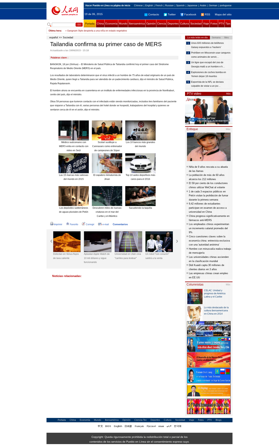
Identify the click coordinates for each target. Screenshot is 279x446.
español (53, 37)
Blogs (218, 420)
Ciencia (161, 23)
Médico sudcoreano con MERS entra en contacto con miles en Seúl (73, 146)
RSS (207, 14)
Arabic (203, 5)
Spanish (180, 5)
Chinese (138, 5)
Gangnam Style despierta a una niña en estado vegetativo (97, 30)
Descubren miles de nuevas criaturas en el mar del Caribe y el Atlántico (107, 212)
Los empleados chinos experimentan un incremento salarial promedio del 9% (209, 228)
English (149, 5)
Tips (227, 23)
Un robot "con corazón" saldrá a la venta (157, 256)
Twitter (172, 14)
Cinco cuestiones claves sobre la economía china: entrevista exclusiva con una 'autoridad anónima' (209, 240)
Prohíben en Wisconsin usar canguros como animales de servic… (210, 54)
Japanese (192, 5)
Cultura (184, 23)
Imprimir (58, 224)
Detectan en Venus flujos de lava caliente (66, 256)
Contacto (153, 14)
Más (228, 93)
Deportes (173, 23)
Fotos (213, 23)
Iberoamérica (137, 23)
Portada (90, 23)
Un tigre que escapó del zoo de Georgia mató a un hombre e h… (208, 64)
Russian (169, 5)
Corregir (90, 224)
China (100, 23)
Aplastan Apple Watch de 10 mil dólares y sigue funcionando (97, 258)
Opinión (151, 23)
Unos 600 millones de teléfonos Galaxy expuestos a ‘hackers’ (207, 45)
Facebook (190, 14)
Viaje (206, 23)
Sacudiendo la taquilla (140, 208)
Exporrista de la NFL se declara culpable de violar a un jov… (207, 84)
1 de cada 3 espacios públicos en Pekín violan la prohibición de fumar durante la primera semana (208, 195)
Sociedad (196, 23)
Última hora (55, 30)
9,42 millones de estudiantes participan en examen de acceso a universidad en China (208, 207)
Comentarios (120, 224)
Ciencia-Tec (140, 420)
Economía (111, 23)
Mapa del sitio (223, 14)
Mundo (123, 23)
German (213, 5)
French (159, 5)
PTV (221, 23)
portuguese (226, 5)
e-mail (105, 224)
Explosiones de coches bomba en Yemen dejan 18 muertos (208, 74)
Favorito (74, 224)
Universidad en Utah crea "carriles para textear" (128, 256)
